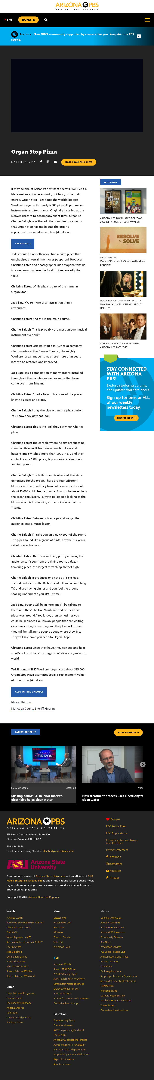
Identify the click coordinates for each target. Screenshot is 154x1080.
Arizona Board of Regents (43, 897)
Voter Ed (58, 942)
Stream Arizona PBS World (21, 976)
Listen (10, 987)
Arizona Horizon (62, 922)
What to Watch (15, 917)
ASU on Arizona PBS (17, 966)
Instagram (115, 864)
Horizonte (59, 927)
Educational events (63, 1025)
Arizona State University (50, 876)
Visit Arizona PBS (109, 961)
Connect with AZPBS (111, 917)
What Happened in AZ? (19, 937)
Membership (107, 985)
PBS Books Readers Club (112, 951)
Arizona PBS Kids (62, 964)
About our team (62, 1064)
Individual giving (108, 990)
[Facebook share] (43, 162)
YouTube (115, 871)
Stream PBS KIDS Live (64, 969)
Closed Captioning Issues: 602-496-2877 (122, 841)
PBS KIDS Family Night (65, 974)
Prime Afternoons (16, 961)
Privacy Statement (117, 850)
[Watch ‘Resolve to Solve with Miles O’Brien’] (123, 229)
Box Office (105, 942)
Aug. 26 (108, 257)
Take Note (12, 1012)
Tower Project (107, 1005)
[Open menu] (147, 19)
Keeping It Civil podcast (19, 1017)
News (57, 911)
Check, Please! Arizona (18, 927)
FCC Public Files (116, 826)
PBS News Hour (62, 947)
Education (60, 1014)
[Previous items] (11, 764)
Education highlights (64, 1020)
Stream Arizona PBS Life (19, 971)
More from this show (79, 162)
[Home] (77, 6)
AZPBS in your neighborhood (69, 1030)
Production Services (110, 947)
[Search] (45, 19)
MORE (127, 732)
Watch (11, 911)
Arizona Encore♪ (15, 1007)
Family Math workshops (66, 1003)
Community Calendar (111, 937)
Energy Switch (14, 947)
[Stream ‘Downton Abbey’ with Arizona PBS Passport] (123, 315)
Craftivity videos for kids (66, 988)
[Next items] (143, 764)
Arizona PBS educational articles (70, 1039)
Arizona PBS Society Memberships (118, 981)
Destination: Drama (17, 956)
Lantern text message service (69, 983)
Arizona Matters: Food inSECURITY (25, 942)
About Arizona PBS (110, 922)
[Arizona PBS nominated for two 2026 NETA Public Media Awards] (123, 190)
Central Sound (14, 998)
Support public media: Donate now (118, 976)
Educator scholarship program (70, 1049)
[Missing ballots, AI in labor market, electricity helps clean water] (43, 748)
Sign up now (125, 418)
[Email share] (57, 162)
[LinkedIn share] (50, 162)
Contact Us (106, 966)
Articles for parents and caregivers (71, 998)
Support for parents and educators (72, 1054)
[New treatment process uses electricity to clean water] (114, 748)
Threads (114, 877)
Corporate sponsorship (112, 995)
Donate (115, 819)
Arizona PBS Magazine (112, 927)
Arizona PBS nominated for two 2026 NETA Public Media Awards (121, 220)
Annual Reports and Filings (114, 956)
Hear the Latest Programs (20, 993)
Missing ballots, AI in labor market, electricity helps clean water (37, 798)
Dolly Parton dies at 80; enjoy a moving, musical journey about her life (121, 304)
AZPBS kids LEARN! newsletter (69, 979)
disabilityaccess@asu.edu (58, 851)
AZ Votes (58, 932)
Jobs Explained (14, 951)
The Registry (60, 1035)
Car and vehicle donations (114, 1010)
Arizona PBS (35, 880)
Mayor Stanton (21, 702)
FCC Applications (116, 833)
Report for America (64, 1059)
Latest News (60, 917)
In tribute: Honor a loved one (115, 1000)
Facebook (114, 857)
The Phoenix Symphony (19, 1003)
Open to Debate (62, 937)
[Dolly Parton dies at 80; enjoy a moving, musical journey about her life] (123, 272)
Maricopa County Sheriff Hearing (33, 708)
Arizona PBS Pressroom (112, 932)
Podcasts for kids (62, 993)
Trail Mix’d (12, 932)
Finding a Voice (15, 1022)
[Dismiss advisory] (139, 36)
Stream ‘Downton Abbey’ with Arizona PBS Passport (119, 345)
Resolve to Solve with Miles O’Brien (25, 922)
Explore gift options (110, 971)
